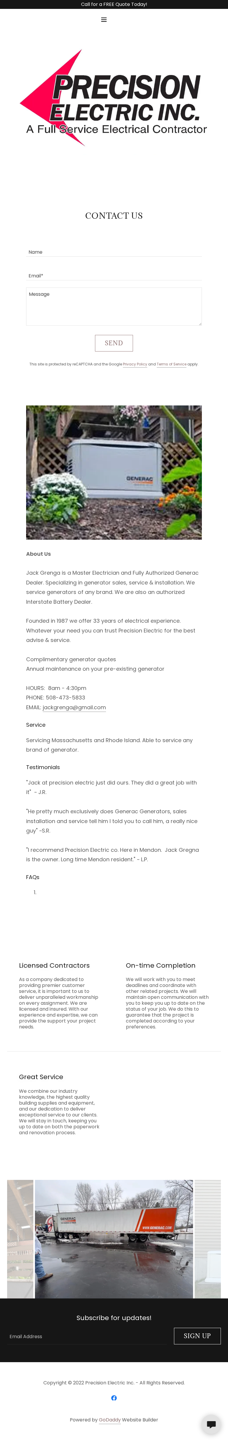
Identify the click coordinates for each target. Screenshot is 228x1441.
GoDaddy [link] (110, 1419)
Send (114, 343)
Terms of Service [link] (171, 364)
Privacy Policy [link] (135, 364)
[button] (114, 19)
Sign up (197, 1336)
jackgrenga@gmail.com (74, 707)
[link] (114, 1398)
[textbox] (114, 248)
